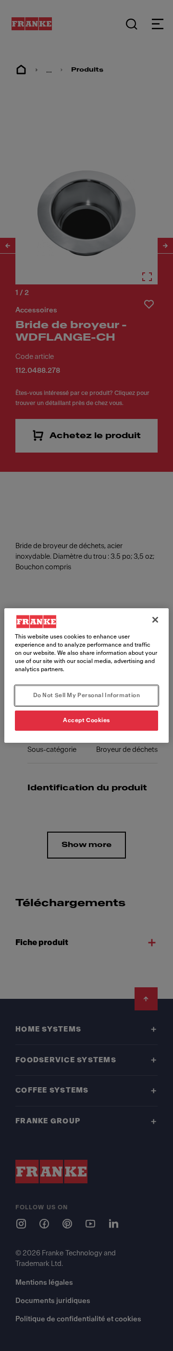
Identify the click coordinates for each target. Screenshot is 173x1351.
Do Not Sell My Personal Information (86, 695)
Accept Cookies (86, 720)
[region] (86, 675)
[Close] (155, 619)
